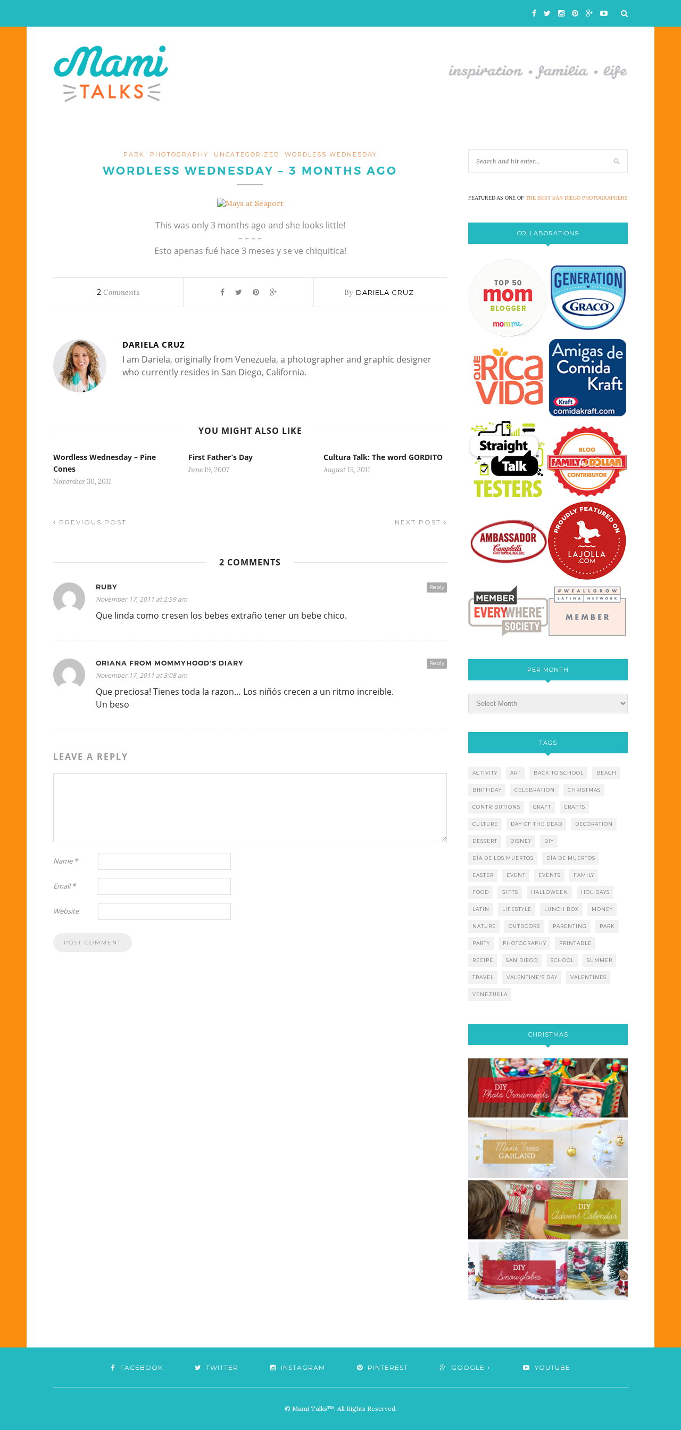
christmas (584, 790)
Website (66, 911)
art (515, 773)
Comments (118, 292)
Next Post (419, 522)
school (562, 960)
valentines (588, 977)
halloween (549, 892)
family (584, 875)
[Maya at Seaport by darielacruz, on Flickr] (250, 203)
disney (520, 841)
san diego (522, 960)
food (480, 892)
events (549, 875)
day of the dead (536, 824)
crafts (574, 807)
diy (549, 841)
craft (542, 807)
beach (606, 773)
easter (483, 875)
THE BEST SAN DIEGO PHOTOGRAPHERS (577, 198)
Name (65, 861)
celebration (534, 790)
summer (599, 960)
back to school (559, 773)
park (607, 926)
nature (484, 926)
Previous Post (91, 522)
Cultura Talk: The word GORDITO (383, 457)
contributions (496, 807)
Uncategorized (246, 154)
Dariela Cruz (385, 292)
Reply (436, 586)
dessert (484, 841)
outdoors (524, 926)
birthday (487, 790)
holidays (595, 892)
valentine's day (532, 977)
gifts (510, 892)
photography (179, 154)
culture (485, 824)
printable (575, 943)
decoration (594, 824)
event (516, 875)
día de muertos (570, 858)
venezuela (490, 994)
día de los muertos (503, 858)
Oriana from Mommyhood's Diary (170, 663)
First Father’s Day (220, 457)
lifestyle (516, 909)
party (481, 943)
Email (64, 886)
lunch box (561, 909)
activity (484, 773)
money (602, 909)
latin (480, 909)
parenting (570, 926)
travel (483, 977)
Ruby (107, 586)
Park (134, 154)
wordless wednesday (331, 154)
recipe (482, 960)
